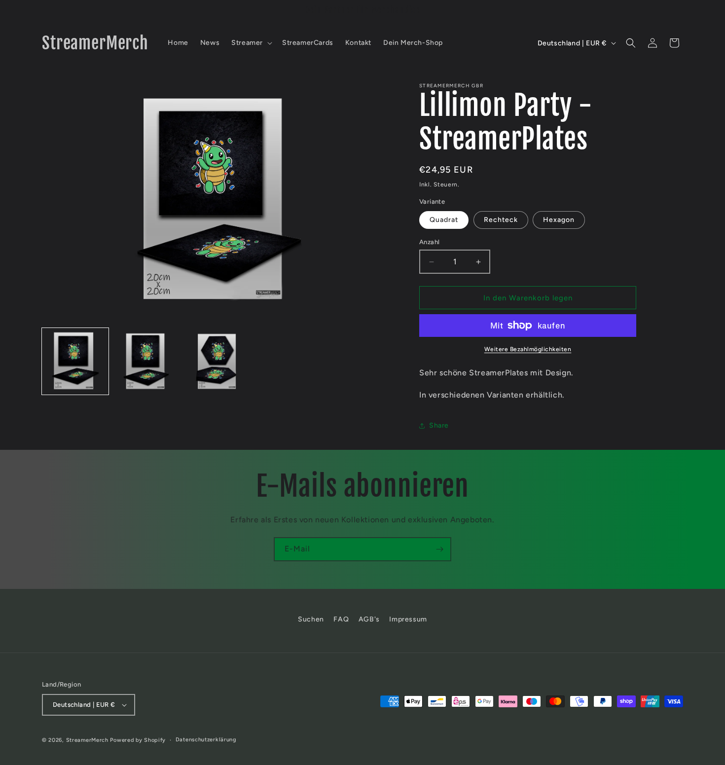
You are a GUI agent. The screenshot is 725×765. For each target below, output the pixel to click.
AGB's (369, 619)
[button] (250, 43)
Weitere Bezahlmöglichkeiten (528, 349)
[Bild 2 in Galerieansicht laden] (146, 361)
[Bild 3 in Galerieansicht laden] (218, 361)
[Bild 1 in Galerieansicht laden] (75, 361)
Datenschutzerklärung (206, 739)
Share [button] (439, 425)
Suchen (311, 619)
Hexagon (559, 220)
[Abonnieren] (439, 549)
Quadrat (444, 220)
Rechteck (501, 220)
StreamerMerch (87, 740)
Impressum (408, 619)
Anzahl (429, 242)
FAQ (341, 619)
